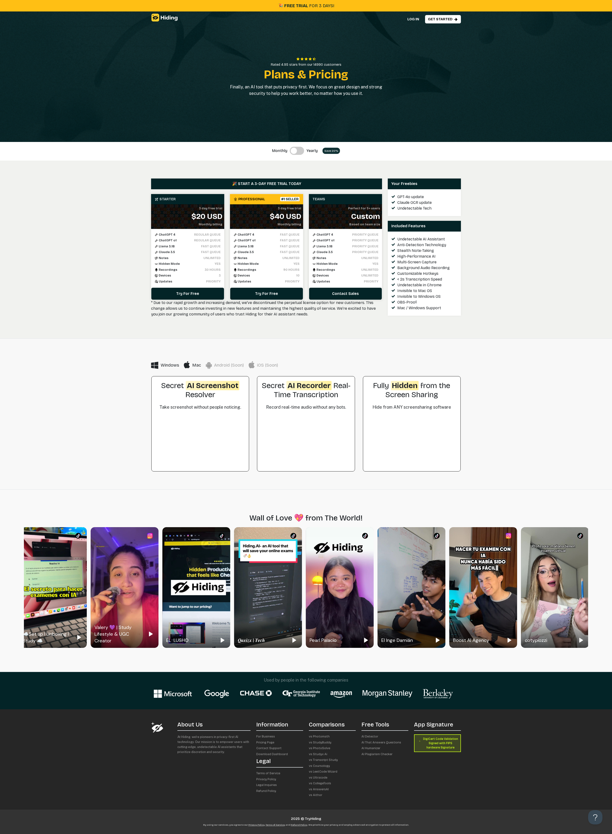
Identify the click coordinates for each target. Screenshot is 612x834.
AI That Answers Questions (381, 742)
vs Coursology (319, 766)
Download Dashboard (272, 754)
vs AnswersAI (319, 789)
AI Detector (369, 736)
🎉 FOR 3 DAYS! (306, 5)
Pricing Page (265, 742)
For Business (265, 736)
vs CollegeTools (320, 783)
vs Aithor (315, 795)
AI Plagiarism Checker (377, 754)
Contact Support (269, 748)
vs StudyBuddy (320, 742)
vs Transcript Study (323, 760)
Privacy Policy (266, 779)
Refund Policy (266, 791)
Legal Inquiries (266, 785)
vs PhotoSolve (319, 748)
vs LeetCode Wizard (323, 772)
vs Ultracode (318, 778)
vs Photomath (319, 736)
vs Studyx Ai (318, 754)
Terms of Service (268, 773)
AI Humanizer (370, 748)
